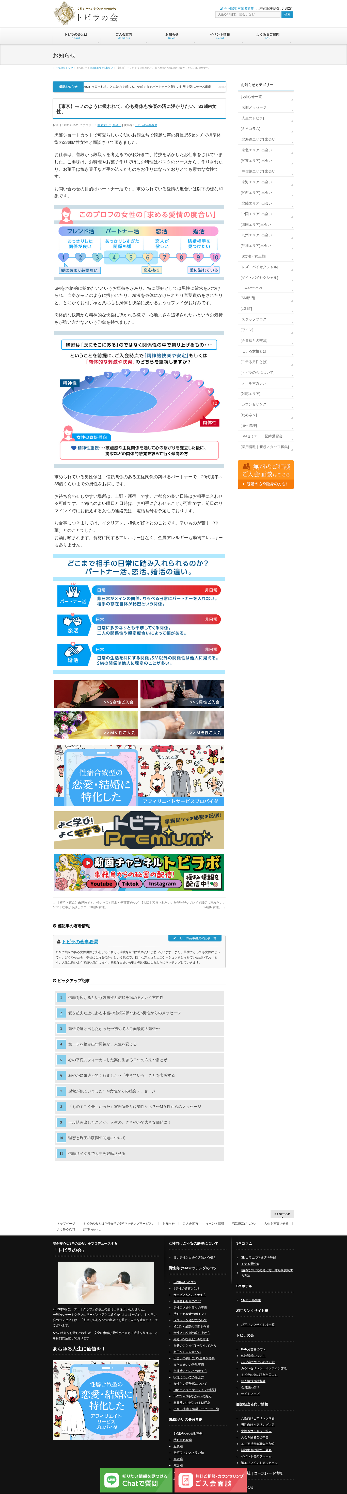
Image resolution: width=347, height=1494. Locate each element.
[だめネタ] (249, 415)
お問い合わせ (92, 1229)
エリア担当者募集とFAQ (257, 1444)
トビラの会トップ (63, 67)
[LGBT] (246, 308)
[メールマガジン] (254, 383)
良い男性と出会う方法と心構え (195, 1257)
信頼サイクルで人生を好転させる (96, 1154)
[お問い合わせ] (266, 474)
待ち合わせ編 (183, 1440)
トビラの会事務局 (146, 125)
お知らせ (169, 1223)
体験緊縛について (253, 1356)
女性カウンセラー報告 (256, 1431)
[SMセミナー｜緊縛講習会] (262, 436)
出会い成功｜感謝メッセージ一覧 (196, 1409)
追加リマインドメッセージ (259, 1463)
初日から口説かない (187, 1352)
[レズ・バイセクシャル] (259, 267)
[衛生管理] (249, 425)
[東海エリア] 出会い (256, 182)
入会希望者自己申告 (255, 1437)
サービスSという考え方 (190, 1295)
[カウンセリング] (254, 404)
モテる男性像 (250, 1264)
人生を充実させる (276, 1223)
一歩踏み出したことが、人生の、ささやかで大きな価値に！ (119, 1122)
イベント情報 (215, 1223)
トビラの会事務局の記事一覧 (196, 938)
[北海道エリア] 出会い (258, 139)
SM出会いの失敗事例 (188, 1433)
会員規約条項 (250, 1387)
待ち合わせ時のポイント (190, 1314)
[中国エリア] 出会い (256, 214)
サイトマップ (250, 1394)
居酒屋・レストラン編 (189, 1452)
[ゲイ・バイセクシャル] (259, 278)
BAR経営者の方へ (253, 1349)
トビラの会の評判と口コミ (259, 1375)
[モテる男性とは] (254, 362)
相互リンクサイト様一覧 (258, 1325)
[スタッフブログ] (254, 319)
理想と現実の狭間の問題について (96, 1138)
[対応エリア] (250, 394)
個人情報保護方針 (253, 1381)
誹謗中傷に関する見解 (256, 1450)
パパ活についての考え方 (258, 1362)
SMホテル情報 (251, 1300)
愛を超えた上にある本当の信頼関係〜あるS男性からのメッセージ (124, 1013)
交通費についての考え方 (190, 1371)
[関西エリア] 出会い (256, 193)
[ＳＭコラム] (250, 129)
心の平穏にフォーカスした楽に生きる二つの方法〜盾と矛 (117, 1060)
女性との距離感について (190, 1383)
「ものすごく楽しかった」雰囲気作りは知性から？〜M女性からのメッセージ (134, 1107)
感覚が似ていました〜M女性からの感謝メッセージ (111, 1091)
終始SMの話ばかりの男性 (191, 1339)
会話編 (178, 1459)
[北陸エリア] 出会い (256, 203)
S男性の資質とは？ (187, 1288)
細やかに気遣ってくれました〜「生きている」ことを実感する (121, 1075)
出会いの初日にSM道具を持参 (194, 1358)
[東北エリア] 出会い (256, 150)
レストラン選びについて (190, 1320)
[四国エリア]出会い (256, 224)
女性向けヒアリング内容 (258, 1418)
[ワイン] (247, 330)
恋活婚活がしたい (244, 1223)
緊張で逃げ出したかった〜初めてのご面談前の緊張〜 (114, 1029)
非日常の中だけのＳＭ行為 (192, 1402)
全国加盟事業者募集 (238, 8)
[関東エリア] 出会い (101, 67)
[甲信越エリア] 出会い (258, 171)
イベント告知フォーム (256, 1456)
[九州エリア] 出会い (256, 235)
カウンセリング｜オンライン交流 (264, 1368)
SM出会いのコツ (185, 1282)
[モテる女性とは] (254, 351)
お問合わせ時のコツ (187, 1301)
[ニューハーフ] (253, 287)
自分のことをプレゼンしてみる (195, 1345)
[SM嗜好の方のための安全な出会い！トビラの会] (86, 18)
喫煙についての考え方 (189, 1377)
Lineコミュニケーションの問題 (195, 1390)
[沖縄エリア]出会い (256, 246)
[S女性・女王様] (253, 256)
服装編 (178, 1446)
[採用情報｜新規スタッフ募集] (265, 447)
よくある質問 (66, 1229)
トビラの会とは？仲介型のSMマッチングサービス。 (119, 1223)
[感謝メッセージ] (254, 107)
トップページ (66, 1223)
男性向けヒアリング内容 (258, 1425)
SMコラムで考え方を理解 (258, 1257)
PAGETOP (282, 1214)
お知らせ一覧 (251, 97)
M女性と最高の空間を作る (192, 1326)
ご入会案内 (190, 1223)
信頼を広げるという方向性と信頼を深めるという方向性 (116, 997)
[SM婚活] (248, 298)
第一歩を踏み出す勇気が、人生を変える (102, 1044)
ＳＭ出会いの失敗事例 (189, 1364)
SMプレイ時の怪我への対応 (193, 1396)
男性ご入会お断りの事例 (190, 1307)
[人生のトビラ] (252, 118)
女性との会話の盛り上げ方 (192, 1333)
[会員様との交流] (254, 340)
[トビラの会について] (258, 372)
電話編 (178, 1465)
